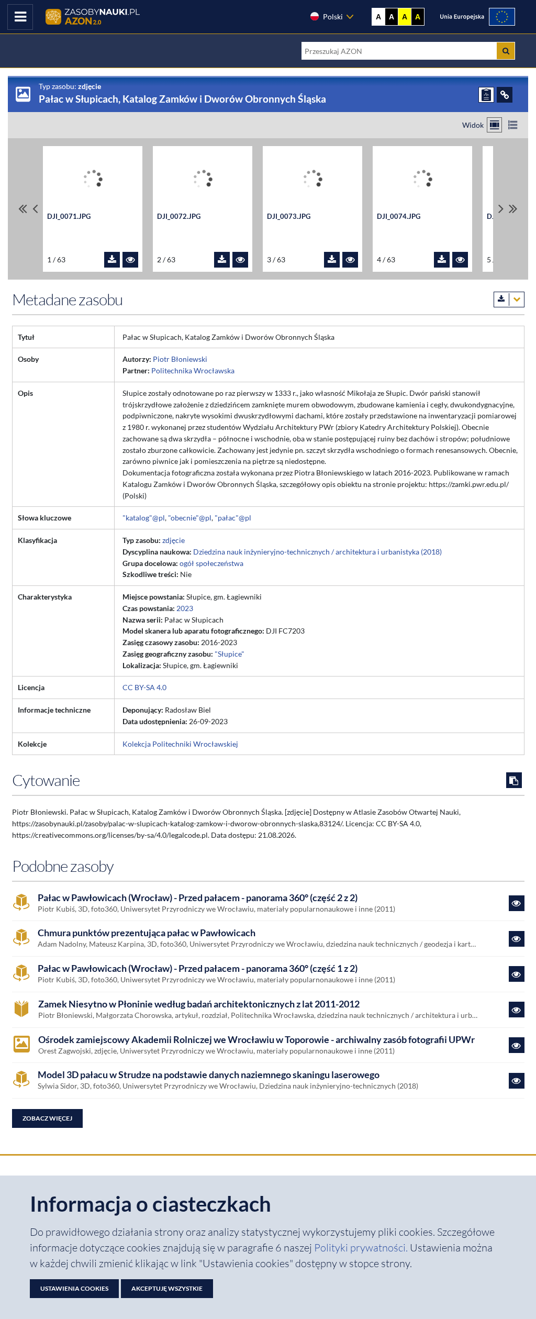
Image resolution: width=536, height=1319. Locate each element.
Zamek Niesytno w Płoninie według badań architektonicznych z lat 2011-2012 (199, 1004)
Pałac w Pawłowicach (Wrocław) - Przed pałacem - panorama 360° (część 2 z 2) (198, 897)
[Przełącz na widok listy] (512, 124)
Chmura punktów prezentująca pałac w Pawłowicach (146, 932)
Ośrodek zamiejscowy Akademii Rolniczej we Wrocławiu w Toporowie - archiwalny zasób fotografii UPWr (256, 1039)
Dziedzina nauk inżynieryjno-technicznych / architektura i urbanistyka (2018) (317, 551)
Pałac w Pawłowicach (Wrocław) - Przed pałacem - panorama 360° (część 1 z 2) (198, 968)
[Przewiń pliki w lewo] (35, 209)
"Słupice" (229, 653)
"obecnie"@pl (189, 517)
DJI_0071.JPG (69, 216)
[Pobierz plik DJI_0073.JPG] (332, 260)
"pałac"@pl (233, 517)
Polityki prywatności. (362, 1247)
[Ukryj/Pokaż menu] (20, 17)
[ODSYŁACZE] (504, 95)
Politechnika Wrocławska (192, 370)
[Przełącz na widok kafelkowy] (494, 124)
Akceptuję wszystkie (167, 1288)
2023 (184, 608)
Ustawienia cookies (74, 1288)
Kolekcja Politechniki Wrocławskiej (180, 743)
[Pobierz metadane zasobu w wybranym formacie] (509, 299)
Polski (333, 16)
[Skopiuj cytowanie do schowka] (514, 780)
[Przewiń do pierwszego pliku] (22, 209)
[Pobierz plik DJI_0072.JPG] (222, 260)
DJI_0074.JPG (398, 216)
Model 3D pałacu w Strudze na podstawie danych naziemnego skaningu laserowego (208, 1074)
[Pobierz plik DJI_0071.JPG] (112, 260)
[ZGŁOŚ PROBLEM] (486, 95)
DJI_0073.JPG (288, 216)
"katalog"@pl (143, 517)
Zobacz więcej (47, 1118)
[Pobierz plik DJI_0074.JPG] (442, 260)
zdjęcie (173, 540)
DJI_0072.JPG (178, 216)
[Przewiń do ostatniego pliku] (513, 209)
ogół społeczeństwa (211, 563)
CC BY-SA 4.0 (144, 687)
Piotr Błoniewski (180, 358)
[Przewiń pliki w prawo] (501, 209)
